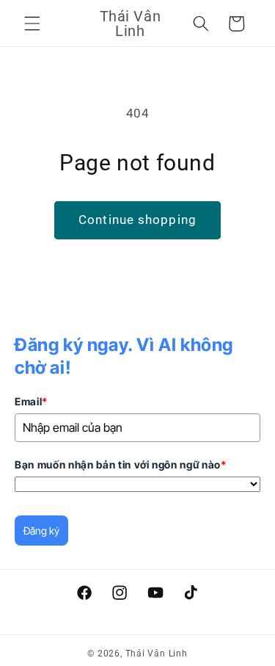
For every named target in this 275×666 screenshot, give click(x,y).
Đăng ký (41, 530)
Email (31, 401)
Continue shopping (137, 220)
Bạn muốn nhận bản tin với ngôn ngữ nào (121, 464)
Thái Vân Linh (156, 653)
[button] (32, 23)
